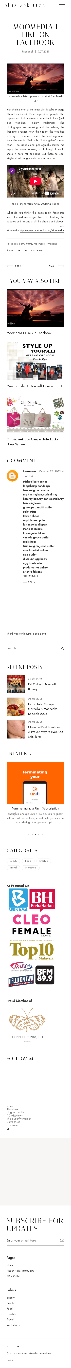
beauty (13, 861)
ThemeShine (44, 1353)
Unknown (29, 471)
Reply (32, 582)
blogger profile (15, 1112)
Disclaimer (12, 1125)
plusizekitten (25, 5)
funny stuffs (25, 244)
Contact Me (13, 1122)
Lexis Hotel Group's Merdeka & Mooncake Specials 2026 (42, 709)
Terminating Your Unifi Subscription (35, 808)
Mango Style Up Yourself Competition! (34, 386)
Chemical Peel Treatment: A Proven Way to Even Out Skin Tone (45, 732)
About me (12, 1109)
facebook (28, 52)
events (10, 1303)
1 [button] (29, 834)
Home (10, 1265)
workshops (13, 1325)
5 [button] (42, 834)
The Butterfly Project (19, 1119)
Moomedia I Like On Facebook (29, 333)
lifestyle (43, 861)
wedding (52, 244)
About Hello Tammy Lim (20, 1271)
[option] (35, 793)
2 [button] (32, 834)
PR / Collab (14, 1276)
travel (13, 867)
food (28, 861)
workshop (30, 867)
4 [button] (38, 834)
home (10, 1106)
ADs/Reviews (15, 1115)
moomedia (40, 244)
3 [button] (35, 834)
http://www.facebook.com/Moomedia (42, 230)
